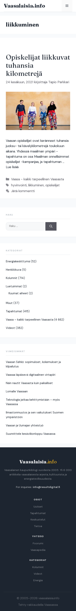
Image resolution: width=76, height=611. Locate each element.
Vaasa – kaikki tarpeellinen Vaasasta (29, 319)
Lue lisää (12, 167)
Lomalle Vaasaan (17, 391)
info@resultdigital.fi (46, 487)
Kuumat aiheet (18, 293)
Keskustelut (38, 519)
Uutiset (38, 506)
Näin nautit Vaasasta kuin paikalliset (29, 383)
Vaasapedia (38, 550)
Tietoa (38, 526)
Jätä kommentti (23, 191)
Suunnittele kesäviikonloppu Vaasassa (30, 434)
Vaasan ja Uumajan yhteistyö (24, 425)
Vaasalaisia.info (24, 5)
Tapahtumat (14, 311)
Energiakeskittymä (18, 261)
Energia (38, 580)
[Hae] (51, 226)
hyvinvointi (19, 185)
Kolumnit (11, 278)
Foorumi (38, 543)
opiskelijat (52, 185)
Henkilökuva (13, 269)
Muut (9, 303)
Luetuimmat (14, 286)
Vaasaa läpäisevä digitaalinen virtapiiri (30, 375)
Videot (10, 328)
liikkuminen (36, 185)
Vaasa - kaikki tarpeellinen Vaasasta (37, 179)
